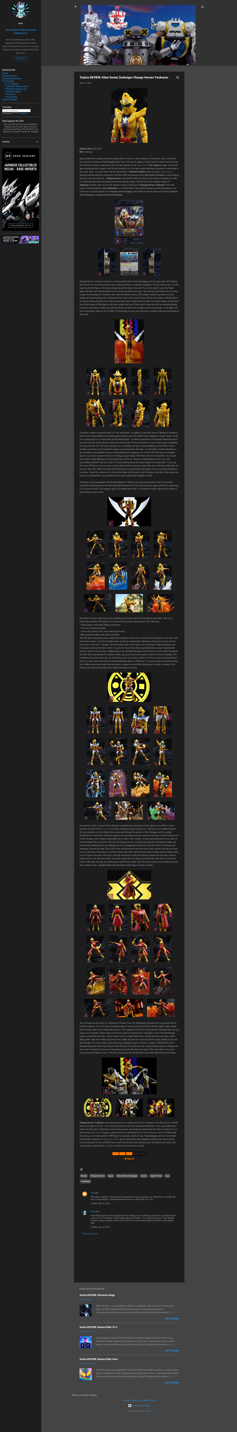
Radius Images (145, 1411)
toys (167, 1176)
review (144, 1176)
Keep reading (172, 1318)
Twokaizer (85, 1181)
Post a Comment (90, 1233)
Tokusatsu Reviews (11, 78)
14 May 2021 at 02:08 (100, 1203)
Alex (92, 1211)
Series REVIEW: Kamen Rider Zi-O (98, 1327)
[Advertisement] (195, 113)
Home (5, 73)
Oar (92, 1193)
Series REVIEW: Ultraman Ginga (97, 1295)
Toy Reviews (8, 81)
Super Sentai (156, 1176)
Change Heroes (98, 1176)
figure (110, 1176)
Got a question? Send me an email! (20, 30)
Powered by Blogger (140, 1405)
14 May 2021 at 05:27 (100, 1227)
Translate (23, 113)
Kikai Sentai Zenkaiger (127, 1176)
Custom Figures (9, 99)
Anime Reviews (9, 76)
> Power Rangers (12, 91)
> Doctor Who (10, 97)
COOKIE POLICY (148, 1400)
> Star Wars (9, 94)
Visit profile (20, 58)
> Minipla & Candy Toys (15, 89)
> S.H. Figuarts (11, 83)
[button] (177, 78)
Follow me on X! (20, 33)
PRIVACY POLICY (131, 1400)
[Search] (202, 7)
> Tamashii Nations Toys (16, 86)
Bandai (84, 1176)
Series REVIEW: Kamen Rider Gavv (99, 1359)
